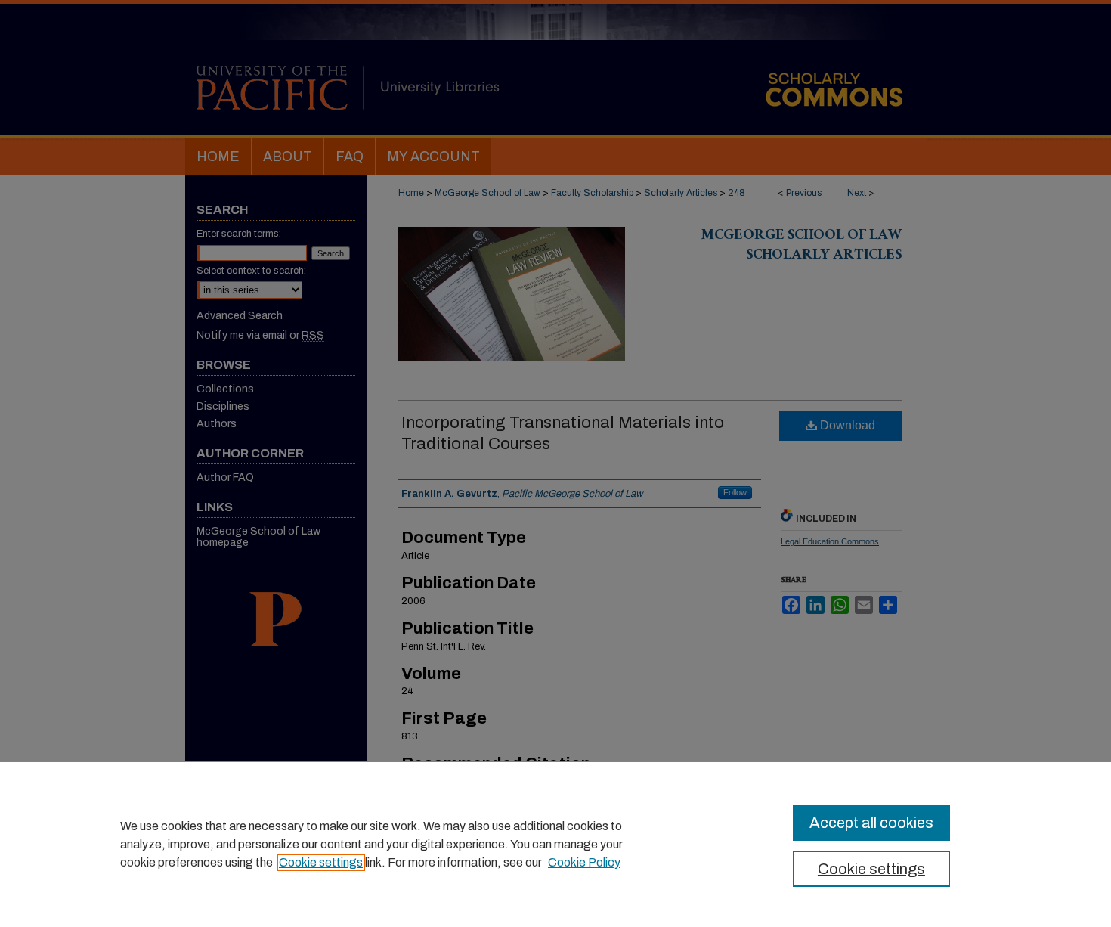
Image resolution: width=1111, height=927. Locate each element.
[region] (555, 844)
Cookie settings (321, 862)
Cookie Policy (584, 862)
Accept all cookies (871, 822)
